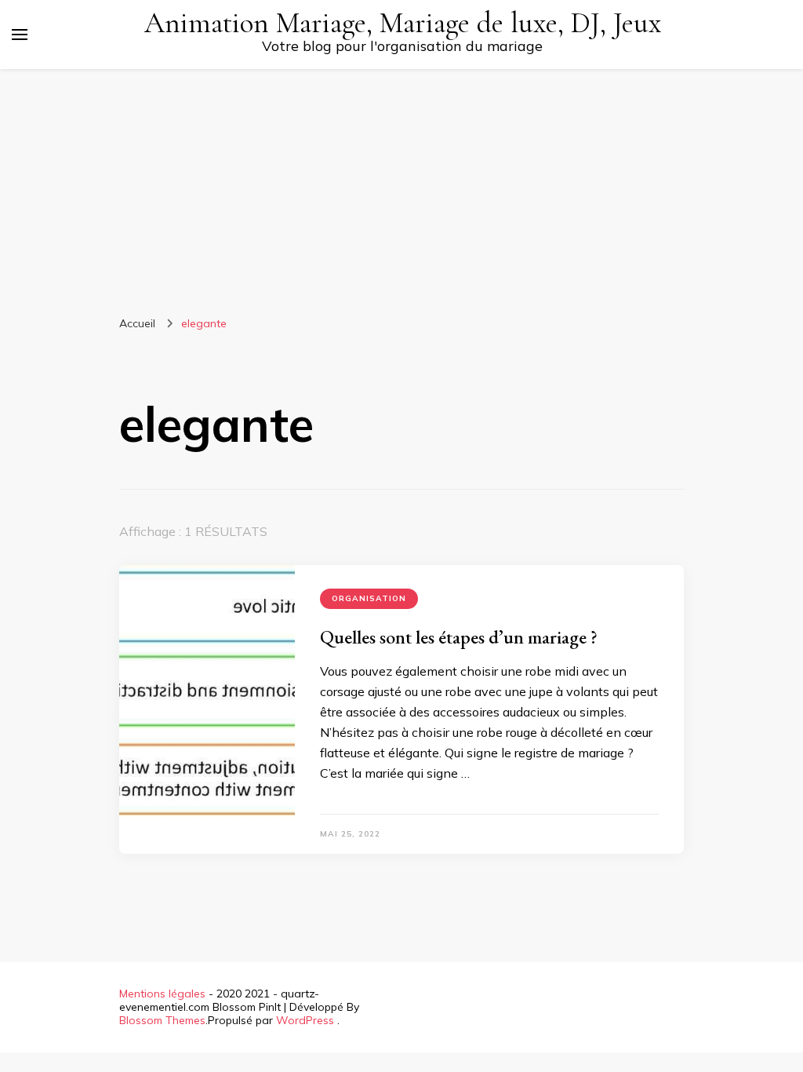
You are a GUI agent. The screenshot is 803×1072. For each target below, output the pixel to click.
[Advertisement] (401, 187)
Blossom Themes (162, 1020)
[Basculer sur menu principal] (19, 34)
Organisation (369, 598)
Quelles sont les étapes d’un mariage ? (459, 637)
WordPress (305, 1020)
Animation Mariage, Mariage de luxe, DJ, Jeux (402, 23)
